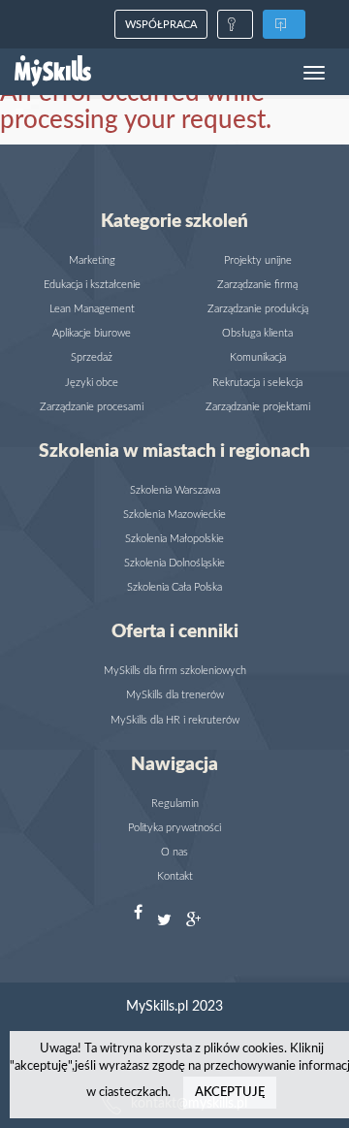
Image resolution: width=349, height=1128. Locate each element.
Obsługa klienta (257, 333)
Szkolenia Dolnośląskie (174, 563)
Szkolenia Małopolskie (174, 538)
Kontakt (175, 876)
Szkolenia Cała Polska (174, 587)
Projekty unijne (258, 260)
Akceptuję (230, 1092)
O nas (174, 852)
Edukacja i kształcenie (92, 284)
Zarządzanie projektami (258, 407)
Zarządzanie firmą (257, 284)
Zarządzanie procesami (91, 407)
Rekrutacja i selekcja (257, 382)
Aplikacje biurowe (91, 333)
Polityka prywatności (174, 827)
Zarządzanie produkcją (257, 309)
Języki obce (91, 382)
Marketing (92, 260)
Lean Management (92, 309)
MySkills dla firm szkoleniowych (175, 670)
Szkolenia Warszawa (175, 490)
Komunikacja (258, 357)
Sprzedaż (91, 357)
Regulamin (175, 803)
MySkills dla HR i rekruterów (175, 720)
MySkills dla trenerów (175, 695)
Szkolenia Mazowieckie (174, 514)
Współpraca (161, 24)
